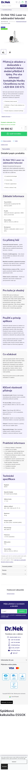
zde (24, 758)
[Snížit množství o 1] (25, 129)
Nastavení (14, 761)
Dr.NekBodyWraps (15, 645)
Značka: (4, 144)
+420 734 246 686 (15, 640)
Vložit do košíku (15, 134)
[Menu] (26, 2)
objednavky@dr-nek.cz (15, 637)
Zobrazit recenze (10, 593)
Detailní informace (6, 116)
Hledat (23, 5)
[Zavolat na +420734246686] (17, 2)
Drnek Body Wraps (15, 650)
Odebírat (22, 611)
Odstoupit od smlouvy (6, 702)
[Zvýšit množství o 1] (25, 127)
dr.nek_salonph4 (15, 648)
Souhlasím (4, 766)
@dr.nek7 (15, 653)
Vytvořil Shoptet (15, 696)
